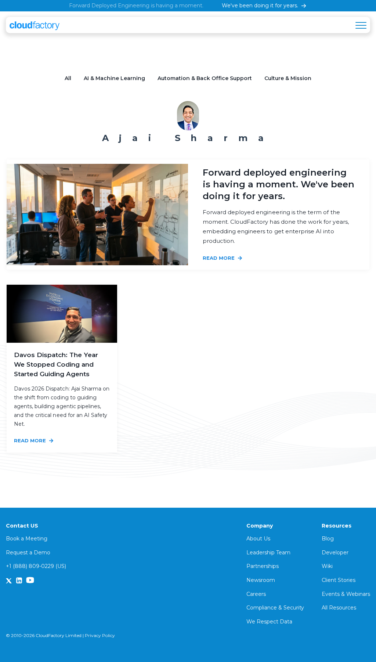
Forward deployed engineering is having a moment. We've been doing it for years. (278, 184)
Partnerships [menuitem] (262, 566)
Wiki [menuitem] (327, 566)
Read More (219, 258)
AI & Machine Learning (114, 78)
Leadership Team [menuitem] (268, 552)
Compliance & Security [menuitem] (275, 607)
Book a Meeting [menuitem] (26, 538)
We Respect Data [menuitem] (269, 621)
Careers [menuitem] (256, 594)
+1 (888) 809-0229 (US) (36, 566)
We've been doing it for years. (260, 5)
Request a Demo (28, 552)
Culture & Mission (287, 78)
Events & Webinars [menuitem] (346, 594)
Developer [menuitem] (335, 552)
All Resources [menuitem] (339, 607)
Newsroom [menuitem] (260, 580)
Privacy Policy (100, 635)
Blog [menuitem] (328, 538)
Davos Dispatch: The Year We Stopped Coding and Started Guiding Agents (56, 364)
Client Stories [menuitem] (338, 580)
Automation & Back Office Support (205, 78)
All (68, 78)
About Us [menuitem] (258, 538)
